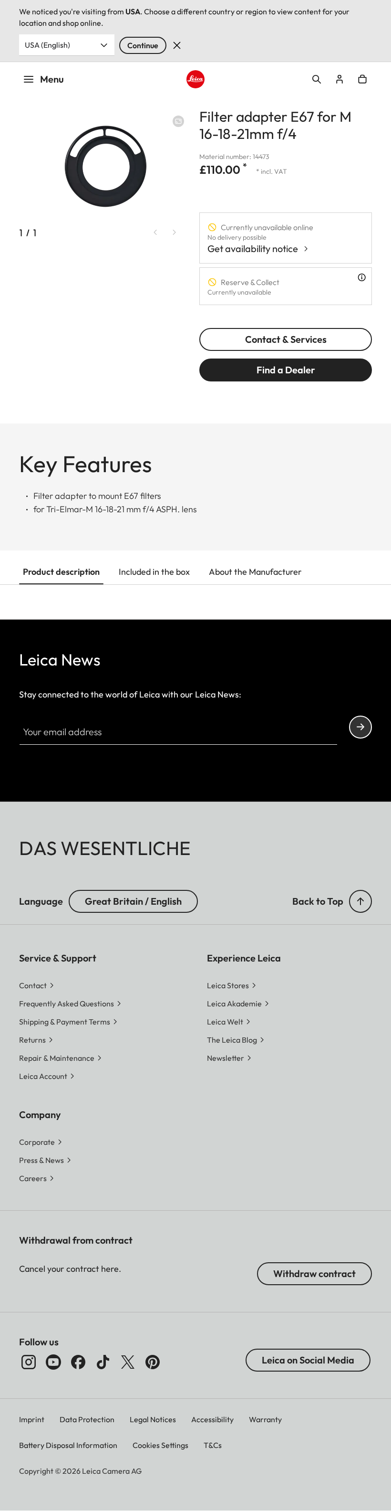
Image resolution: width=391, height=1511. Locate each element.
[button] (360, 901)
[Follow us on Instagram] (28, 1362)
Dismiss (177, 45)
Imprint (31, 1419)
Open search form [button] (316, 79)
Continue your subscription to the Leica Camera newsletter (360, 727)
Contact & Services (286, 339)
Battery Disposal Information (68, 1445)
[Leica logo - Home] (195, 79)
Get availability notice (252, 248)
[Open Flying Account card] (339, 79)
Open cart (362, 79)
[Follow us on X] (127, 1362)
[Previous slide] (155, 232)
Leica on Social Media (308, 1360)
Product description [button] (61, 571)
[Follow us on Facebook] (78, 1362)
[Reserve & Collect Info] (362, 277)
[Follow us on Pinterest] (152, 1362)
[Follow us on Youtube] (53, 1362)
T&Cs (213, 1445)
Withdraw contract (314, 1273)
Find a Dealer (286, 370)
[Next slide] (174, 232)
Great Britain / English (133, 901)
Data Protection (87, 1419)
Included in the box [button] (154, 571)
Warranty (265, 1419)
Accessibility (212, 1419)
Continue (142, 45)
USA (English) (47, 45)
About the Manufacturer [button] (255, 571)
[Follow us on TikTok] (103, 1362)
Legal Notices (153, 1419)
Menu (52, 79)
